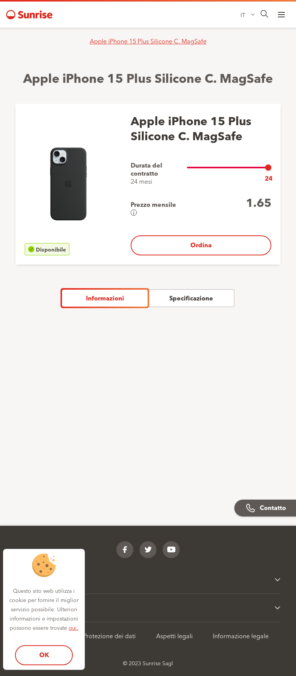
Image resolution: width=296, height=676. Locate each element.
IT (242, 14)
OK (44, 654)
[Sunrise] (29, 14)
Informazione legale (241, 635)
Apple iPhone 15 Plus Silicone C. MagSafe (148, 41)
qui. (73, 627)
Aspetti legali (174, 635)
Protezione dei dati (109, 635)
